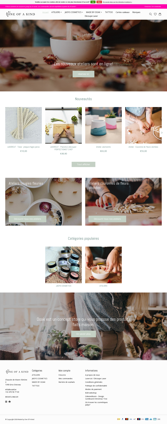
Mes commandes (65, 378)
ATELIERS (103, 285)
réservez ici (83, 73)
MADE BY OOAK (38, 382)
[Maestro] (138, 419)
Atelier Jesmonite (103, 147)
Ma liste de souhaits (67, 382)
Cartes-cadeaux (122, 12)
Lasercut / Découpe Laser (95, 378)
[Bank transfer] (159, 419)
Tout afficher (83, 164)
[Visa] (130, 419)
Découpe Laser (91, 16)
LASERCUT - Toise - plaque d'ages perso (23, 147)
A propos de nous (92, 375)
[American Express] (146, 419)
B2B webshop (91, 392)
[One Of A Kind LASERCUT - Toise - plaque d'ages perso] (23, 125)
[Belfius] (142, 419)
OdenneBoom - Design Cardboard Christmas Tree (96, 397)
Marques (136, 12)
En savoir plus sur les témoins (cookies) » (117, 2)
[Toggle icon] (150, 14)
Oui (93, 2)
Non (99, 2)
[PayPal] (122, 419)
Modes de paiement (93, 389)
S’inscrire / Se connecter (153, 6)
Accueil (45, 12)
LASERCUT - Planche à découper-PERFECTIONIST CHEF (63, 148)
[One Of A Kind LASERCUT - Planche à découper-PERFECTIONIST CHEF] (63, 125)
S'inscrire (62, 375)
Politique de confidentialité (96, 385)
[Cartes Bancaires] (154, 419)
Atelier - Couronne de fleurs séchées (143, 147)
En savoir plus (84, 333)
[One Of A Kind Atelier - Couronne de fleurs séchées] (143, 125)
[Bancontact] (134, 419)
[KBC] (150, 419)
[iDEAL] (118, 419)
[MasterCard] (126, 419)
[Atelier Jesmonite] (103, 125)
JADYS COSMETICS (63, 285)
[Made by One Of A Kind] (20, 14)
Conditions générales (93, 382)
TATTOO (109, 12)
